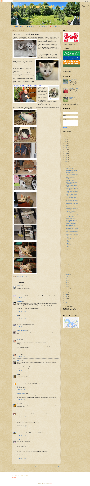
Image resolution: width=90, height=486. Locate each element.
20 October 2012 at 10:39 (21, 289)
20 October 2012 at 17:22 (21, 370)
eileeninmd (19, 285)
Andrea (18, 403)
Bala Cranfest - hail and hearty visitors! (71, 221)
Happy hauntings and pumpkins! (71, 170)
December (68, 163)
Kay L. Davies (19, 301)
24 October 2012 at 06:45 (21, 458)
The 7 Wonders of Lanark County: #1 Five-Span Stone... (72, 256)
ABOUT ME (14, 477)
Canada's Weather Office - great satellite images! (71, 183)
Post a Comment (18, 461)
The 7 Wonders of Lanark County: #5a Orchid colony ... (72, 244)
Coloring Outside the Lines (22, 330)
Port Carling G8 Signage (70, 172)
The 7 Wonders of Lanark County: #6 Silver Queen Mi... (72, 238)
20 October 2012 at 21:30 (21, 389)
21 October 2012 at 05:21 (21, 408)
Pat (17, 315)
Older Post (58, 467)
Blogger (50, 483)
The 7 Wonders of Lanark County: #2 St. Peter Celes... (72, 253)
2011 (66, 292)
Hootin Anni (19, 360)
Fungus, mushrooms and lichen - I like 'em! (72, 232)
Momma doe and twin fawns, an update (71, 186)
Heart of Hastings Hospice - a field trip (72, 204)
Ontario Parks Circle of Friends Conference (71, 195)
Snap (17, 294)
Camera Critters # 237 (53, 98)
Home (36, 467)
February (67, 288)
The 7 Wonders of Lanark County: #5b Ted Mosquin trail (72, 241)
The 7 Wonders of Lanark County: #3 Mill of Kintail (72, 250)
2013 (66, 159)
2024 (66, 137)
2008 (66, 298)
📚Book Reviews (55, 27)
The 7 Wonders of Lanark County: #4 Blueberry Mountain (72, 247)
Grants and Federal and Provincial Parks (72, 192)
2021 (66, 143)
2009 (66, 296)
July (67, 278)
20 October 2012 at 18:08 (21, 378)
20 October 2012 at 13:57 (21, 318)
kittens (23, 278)
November (68, 164)
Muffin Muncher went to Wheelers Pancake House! (72, 229)
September (68, 274)
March (67, 286)
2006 (66, 302)
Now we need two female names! (72, 214)
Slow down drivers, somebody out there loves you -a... (72, 201)
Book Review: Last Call (73, 88)
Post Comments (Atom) (21, 469)
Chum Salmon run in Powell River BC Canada (72, 189)
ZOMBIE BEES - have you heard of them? (71, 175)
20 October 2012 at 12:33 (21, 311)
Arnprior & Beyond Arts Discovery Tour (72, 271)
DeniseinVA (19, 412)
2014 (66, 157)
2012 (66, 161)
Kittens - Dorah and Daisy (70, 216)
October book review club (70, 266)
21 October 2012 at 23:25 (21, 426)
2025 (66, 136)
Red (17, 374)
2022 (66, 141)
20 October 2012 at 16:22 (21, 349)
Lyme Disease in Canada (70, 218)
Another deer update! (69, 168)
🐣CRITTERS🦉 (19, 27)
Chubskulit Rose (20, 382)
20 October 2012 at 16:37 (21, 356)
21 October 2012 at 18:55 (21, 416)
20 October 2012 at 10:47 (21, 297)
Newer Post (15, 467)
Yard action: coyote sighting (72, 98)
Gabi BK (18, 439)
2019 (66, 147)
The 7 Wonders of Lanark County (71, 259)
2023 (66, 139)
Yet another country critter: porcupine (70, 268)
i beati (18, 323)
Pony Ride (18, 386)
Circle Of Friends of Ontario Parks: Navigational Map (71, 198)
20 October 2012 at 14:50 (21, 335)
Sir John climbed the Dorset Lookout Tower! (71, 226)
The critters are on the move (73, 79)
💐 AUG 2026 (43, 27)
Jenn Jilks (18, 339)
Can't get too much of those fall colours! (71, 261)
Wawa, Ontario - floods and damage (70, 178)
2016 (66, 153)
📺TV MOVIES (31, 27)
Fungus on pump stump (70, 180)
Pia (17, 431)
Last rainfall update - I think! (71, 223)
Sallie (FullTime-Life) (21, 393)
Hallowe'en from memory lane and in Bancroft (72, 209)
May (67, 282)
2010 (66, 294)
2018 (66, 149)
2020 (66, 145)
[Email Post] (27, 276)
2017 (66, 151)
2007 (66, 300)
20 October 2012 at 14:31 (21, 326)
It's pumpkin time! (69, 264)
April (67, 284)
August (67, 276)
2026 (66, 134)
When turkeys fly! (69, 206)
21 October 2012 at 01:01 (21, 399)
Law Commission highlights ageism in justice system (71, 212)
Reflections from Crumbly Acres (39, 6)
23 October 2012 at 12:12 (21, 435)
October (67, 166)
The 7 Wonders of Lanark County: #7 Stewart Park (72, 235)
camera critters (19, 278)
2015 (66, 155)
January (67, 290)
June (67, 280)
